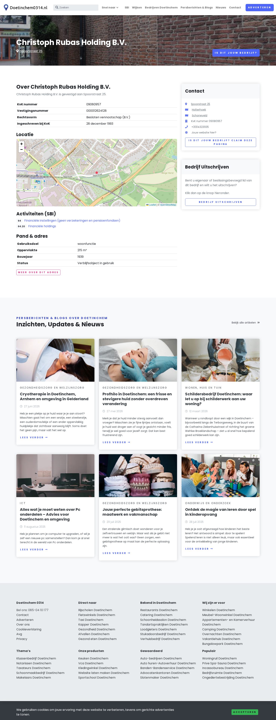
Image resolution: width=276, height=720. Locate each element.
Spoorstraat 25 (31, 51)
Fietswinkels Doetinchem (96, 615)
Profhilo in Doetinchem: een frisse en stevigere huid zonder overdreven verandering (137, 398)
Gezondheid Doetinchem (96, 629)
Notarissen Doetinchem (33, 663)
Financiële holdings (42, 226)
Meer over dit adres (38, 272)
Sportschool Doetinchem (96, 677)
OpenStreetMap (168, 204)
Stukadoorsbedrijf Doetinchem (163, 634)
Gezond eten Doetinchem (97, 639)
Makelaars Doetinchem (33, 677)
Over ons (23, 624)
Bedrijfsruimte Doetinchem (222, 673)
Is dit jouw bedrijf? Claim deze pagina (221, 142)
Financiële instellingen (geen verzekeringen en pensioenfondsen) (72, 220)
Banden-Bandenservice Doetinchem (167, 668)
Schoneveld (199, 115)
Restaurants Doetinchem (158, 610)
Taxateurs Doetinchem (33, 668)
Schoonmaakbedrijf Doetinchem (40, 673)
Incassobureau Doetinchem (222, 668)
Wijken (137, 7)
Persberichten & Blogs (197, 7)
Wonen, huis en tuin (203, 388)
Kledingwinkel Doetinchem (97, 668)
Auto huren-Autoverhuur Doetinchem (168, 663)
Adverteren (259, 7)
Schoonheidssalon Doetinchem (163, 620)
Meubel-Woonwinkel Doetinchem (227, 615)
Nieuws (221, 7)
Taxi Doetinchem (90, 620)
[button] (96, 172)
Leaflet (152, 204)
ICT (23, 503)
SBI (127, 7)
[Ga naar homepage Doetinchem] (24, 7)
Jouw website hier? (204, 132)
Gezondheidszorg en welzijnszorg (52, 388)
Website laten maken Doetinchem (103, 673)
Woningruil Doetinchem (219, 658)
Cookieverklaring (28, 629)
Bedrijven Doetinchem (161, 7)
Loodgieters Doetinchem (158, 629)
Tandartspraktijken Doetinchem (164, 624)
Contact (235, 7)
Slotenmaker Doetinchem (159, 677)
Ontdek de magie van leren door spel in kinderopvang (220, 512)
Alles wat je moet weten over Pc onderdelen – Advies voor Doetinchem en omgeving (50, 514)
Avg (19, 634)
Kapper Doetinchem (93, 624)
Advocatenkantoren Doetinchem (164, 673)
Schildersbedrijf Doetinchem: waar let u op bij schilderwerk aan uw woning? (219, 398)
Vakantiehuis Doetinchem (221, 639)
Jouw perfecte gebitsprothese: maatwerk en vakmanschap (132, 512)
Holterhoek (199, 110)
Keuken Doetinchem (93, 658)
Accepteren (244, 712)
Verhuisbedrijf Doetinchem (160, 639)
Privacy (21, 639)
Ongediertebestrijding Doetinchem (228, 677)
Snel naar (108, 7)
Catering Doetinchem (156, 615)
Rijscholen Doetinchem (95, 610)
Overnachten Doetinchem (221, 634)
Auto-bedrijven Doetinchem (161, 658)
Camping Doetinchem (218, 629)
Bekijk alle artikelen (244, 322)
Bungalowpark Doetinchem (222, 644)
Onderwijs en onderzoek (208, 503)
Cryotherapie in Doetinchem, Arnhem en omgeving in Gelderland (54, 396)
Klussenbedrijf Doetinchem (36, 658)
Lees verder (32, 437)
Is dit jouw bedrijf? (236, 52)
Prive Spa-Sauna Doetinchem (224, 663)
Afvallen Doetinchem (93, 634)
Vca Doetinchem (90, 663)
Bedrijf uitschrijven (221, 202)
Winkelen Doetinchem (218, 610)
